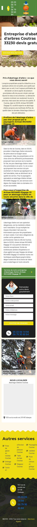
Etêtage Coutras (8, 463)
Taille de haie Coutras (20, 458)
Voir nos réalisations (12, 53)
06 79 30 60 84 (13, 12)
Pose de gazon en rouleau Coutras (8, 452)
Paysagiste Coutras (31, 446)
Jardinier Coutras (31, 452)
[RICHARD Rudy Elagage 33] (2, 8)
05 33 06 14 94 (13, 4)
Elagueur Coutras (20, 465)
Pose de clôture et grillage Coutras (31, 463)
